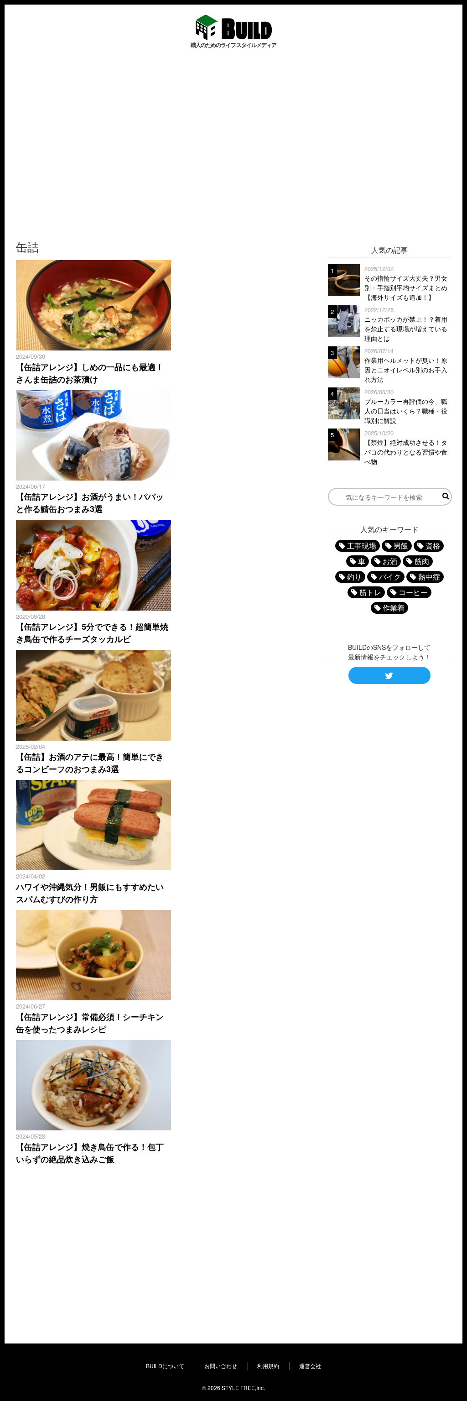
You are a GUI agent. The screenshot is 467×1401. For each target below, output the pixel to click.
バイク (390, 576)
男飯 (401, 545)
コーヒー (413, 592)
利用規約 (268, 1366)
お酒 (390, 561)
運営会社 (310, 1366)
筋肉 (422, 561)
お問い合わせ (220, 1366)
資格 (432, 545)
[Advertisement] (233, 140)
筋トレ (370, 592)
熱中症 (429, 576)
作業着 (394, 607)
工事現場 (361, 545)
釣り (354, 576)
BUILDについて (165, 1366)
